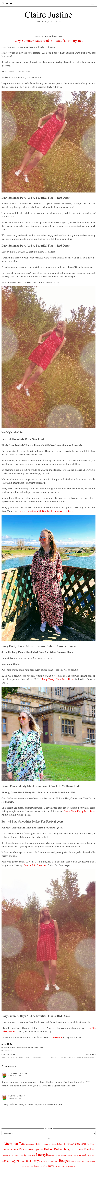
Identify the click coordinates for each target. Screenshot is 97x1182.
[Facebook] (11, 3)
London (52, 1155)
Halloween (15, 1155)
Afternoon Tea (13, 1143)
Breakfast (47, 1143)
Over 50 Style (26, 1161)
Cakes (59, 1144)
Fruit (92, 1150)
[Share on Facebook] (8, 1044)
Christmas (68, 1143)
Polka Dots (42, 1161)
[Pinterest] (7, 3)
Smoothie (83, 1161)
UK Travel (49, 1166)
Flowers (81, 1150)
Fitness (76, 1150)
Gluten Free (6, 1155)
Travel (36, 1165)
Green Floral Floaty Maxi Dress (79, 811)
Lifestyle (42, 1154)
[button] (94, 3)
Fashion (48, 36)
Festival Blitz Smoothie (35, 865)
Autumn (27, 1144)
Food (87, 1149)
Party (41, 1048)
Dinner (6, 1149)
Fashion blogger (16, 1048)
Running (73, 1161)
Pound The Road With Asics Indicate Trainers (21, 1056)
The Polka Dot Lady (27, 1166)
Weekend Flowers (69, 1166)
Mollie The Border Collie (68, 1155)
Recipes (64, 1160)
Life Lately (31, 1155)
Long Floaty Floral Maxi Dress (58, 679)
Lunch (58, 1155)
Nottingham (7, 1051)
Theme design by (84, 1179)
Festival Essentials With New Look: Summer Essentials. (46, 510)
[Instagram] (3, 3)
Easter (41, 1150)
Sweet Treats (91, 1161)
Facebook (57, 1037)
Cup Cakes (90, 1144)
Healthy (23, 1155)
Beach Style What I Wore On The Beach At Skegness (73, 1056)
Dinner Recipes (32, 1149)
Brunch (54, 1144)
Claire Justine (48, 14)
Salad (78, 1161)
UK (41, 1166)
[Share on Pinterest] (11, 1044)
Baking (39, 1144)
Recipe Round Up (52, 1161)
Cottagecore (79, 1143)
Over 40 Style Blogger (30, 1048)
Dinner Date (17, 1149)
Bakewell (32, 1144)
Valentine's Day (59, 1166)
